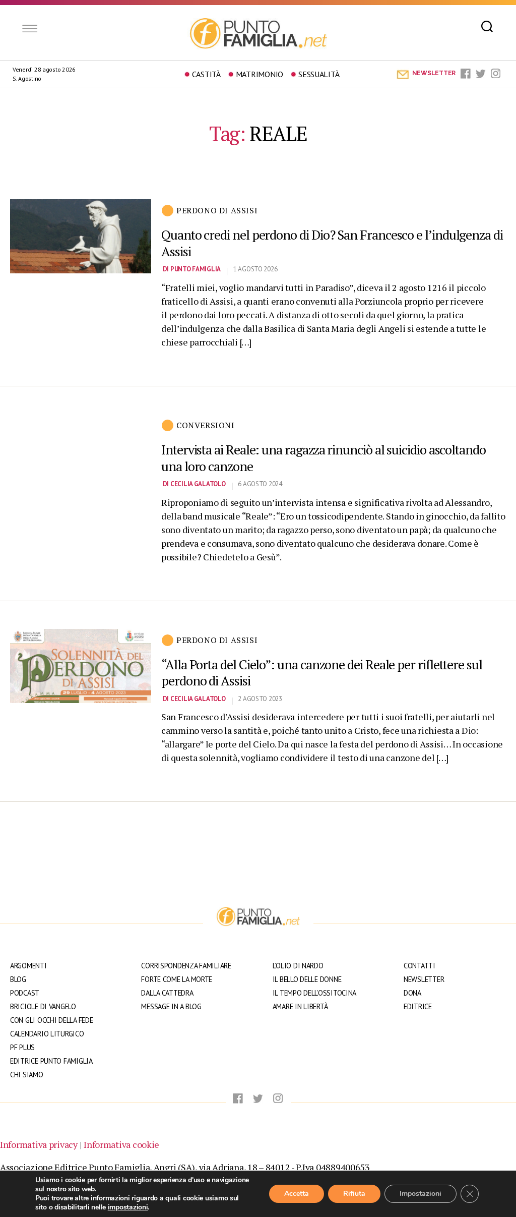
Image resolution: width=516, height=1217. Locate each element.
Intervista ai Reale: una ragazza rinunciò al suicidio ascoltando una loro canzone (323, 458)
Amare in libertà (300, 1006)
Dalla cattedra (167, 993)
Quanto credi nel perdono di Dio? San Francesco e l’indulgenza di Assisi (332, 243)
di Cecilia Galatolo (194, 484)
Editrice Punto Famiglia (51, 1061)
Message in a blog (171, 1006)
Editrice (418, 1006)
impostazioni (128, 1207)
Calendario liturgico (47, 1033)
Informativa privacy (39, 1144)
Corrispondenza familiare (186, 965)
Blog (18, 979)
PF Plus (22, 1047)
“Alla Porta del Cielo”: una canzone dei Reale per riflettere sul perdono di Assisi (321, 672)
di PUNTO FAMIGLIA (192, 269)
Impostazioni (420, 1193)
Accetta (296, 1193)
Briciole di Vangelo (43, 1006)
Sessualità (318, 74)
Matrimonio (259, 74)
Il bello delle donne (307, 979)
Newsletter (424, 979)
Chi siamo (26, 1074)
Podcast (24, 993)
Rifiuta (354, 1193)
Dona (412, 993)
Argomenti (28, 965)
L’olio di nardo (298, 965)
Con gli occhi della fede (51, 1020)
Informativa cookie (121, 1144)
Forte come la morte (176, 979)
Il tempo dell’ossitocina (315, 993)
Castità (206, 74)
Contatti (419, 965)
